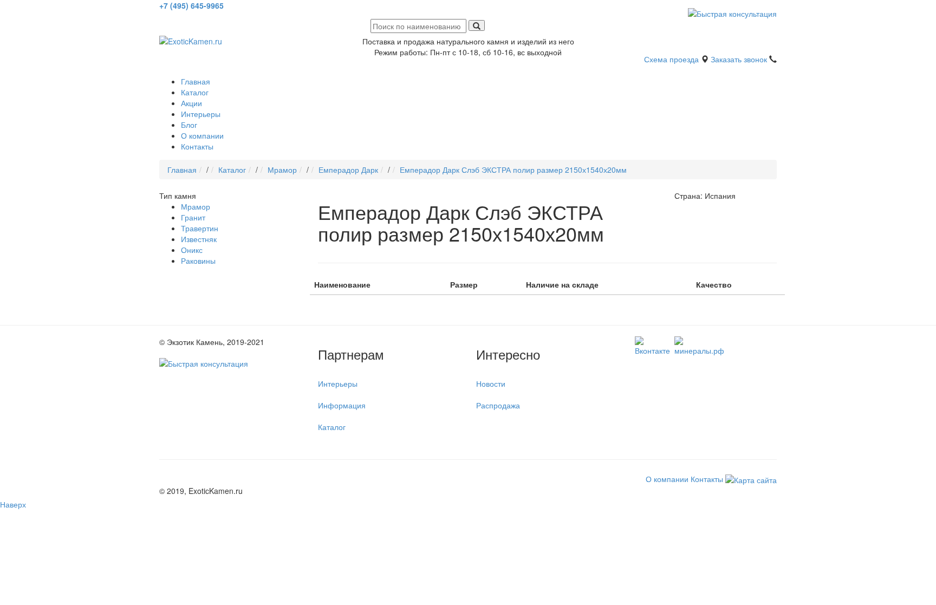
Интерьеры (200, 113)
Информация (342, 405)
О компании (202, 135)
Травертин (199, 228)
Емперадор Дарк (348, 169)
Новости (490, 383)
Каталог (195, 92)
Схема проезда (671, 59)
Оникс (192, 249)
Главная (195, 81)
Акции (191, 102)
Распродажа (498, 405)
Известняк (199, 238)
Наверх (13, 504)
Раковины (198, 260)
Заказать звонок (739, 59)
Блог (189, 124)
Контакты (197, 146)
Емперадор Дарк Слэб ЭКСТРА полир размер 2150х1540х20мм (513, 169)
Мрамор (282, 169)
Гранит (193, 217)
